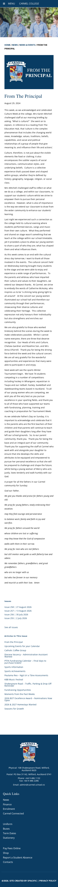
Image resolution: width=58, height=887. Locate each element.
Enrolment (9, 809)
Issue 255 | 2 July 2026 (15, 618)
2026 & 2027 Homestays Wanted (20, 704)
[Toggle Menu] (4, 3)
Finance (7, 804)
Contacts (8, 862)
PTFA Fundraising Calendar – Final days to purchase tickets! (25, 661)
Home (7, 45)
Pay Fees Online (12, 848)
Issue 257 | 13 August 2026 (18, 610)
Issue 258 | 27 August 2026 (18, 607)
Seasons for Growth (14, 708)
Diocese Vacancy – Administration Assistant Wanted (26, 655)
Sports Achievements (14, 671)
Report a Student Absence (17, 857)
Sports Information (13, 667)
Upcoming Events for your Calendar (22, 646)
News (15, 45)
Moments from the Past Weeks (19, 694)
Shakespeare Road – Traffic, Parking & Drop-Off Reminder (27, 684)
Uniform (7, 824)
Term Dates (9, 833)
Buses (6, 828)
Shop (6, 853)
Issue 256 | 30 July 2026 (16, 614)
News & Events (27, 45)
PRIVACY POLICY (47, 880)
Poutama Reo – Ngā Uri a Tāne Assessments (26, 675)
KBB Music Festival (13, 679)
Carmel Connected (13, 813)
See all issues (11, 627)
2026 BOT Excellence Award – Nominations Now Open (28, 699)
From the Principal (13, 642)
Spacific (32, 880)
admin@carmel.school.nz (32, 784)
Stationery (9, 837)
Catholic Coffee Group (15, 650)
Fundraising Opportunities (17, 690)
